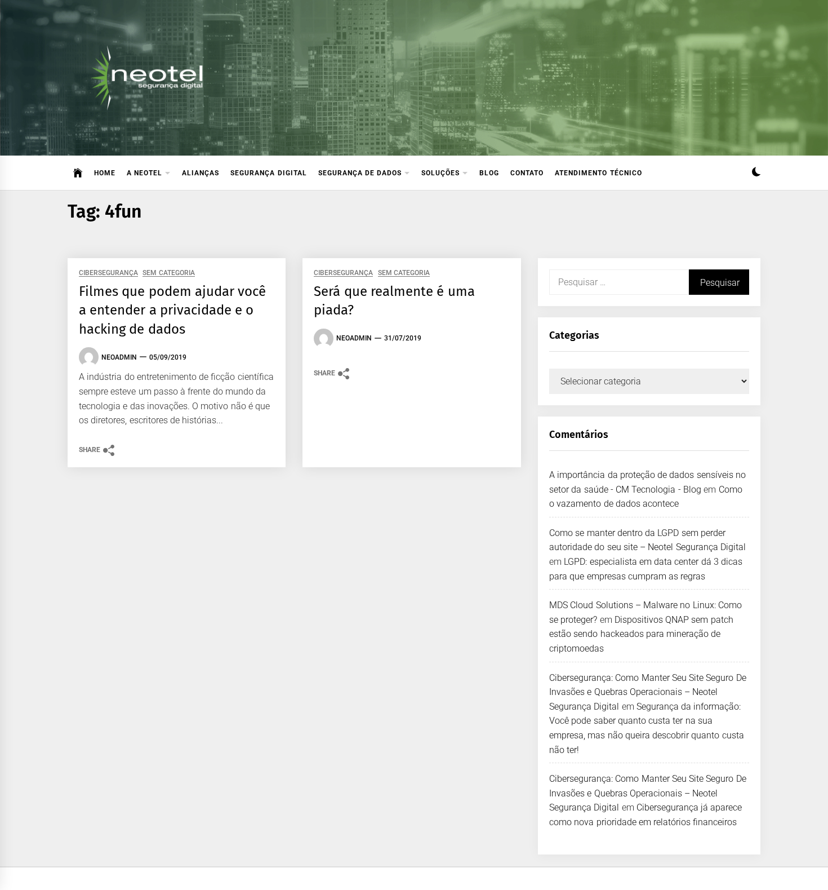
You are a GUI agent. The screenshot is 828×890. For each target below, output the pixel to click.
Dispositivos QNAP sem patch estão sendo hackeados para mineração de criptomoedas (641, 634)
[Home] (78, 173)
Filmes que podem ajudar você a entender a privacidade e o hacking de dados (172, 310)
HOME (104, 173)
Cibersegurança (108, 273)
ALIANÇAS (200, 173)
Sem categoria (168, 273)
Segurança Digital (268, 173)
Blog (489, 173)
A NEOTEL (144, 173)
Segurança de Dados (360, 173)
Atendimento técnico (598, 173)
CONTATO (527, 173)
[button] (756, 173)
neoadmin (119, 357)
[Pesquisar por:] (619, 282)
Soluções (440, 173)
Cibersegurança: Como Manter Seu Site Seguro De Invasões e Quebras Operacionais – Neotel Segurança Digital (647, 692)
